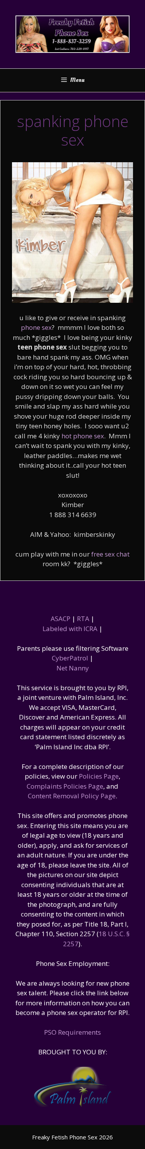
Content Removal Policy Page (72, 795)
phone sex (36, 327)
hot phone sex (82, 435)
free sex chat (110, 554)
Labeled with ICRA (70, 628)
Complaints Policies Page (65, 786)
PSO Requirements (72, 1032)
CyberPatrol (70, 657)
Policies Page (99, 776)
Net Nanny (72, 668)
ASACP (60, 618)
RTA (83, 618)
